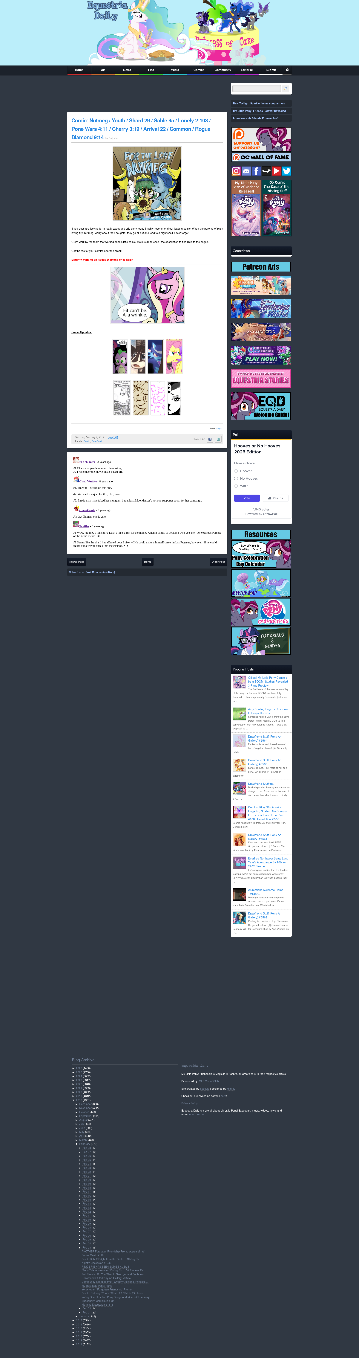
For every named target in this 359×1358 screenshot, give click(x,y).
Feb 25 (86, 1160)
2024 (79, 1076)
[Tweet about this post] (218, 439)
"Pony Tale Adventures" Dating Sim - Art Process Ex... (113, 1270)
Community (223, 70)
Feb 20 (86, 1180)
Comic (87, 441)
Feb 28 (86, 1148)
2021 (79, 1088)
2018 (79, 1100)
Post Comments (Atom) (100, 572)
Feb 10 (86, 1219)
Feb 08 (86, 1227)
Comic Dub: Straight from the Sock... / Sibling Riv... (112, 1259)
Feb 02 (86, 1308)
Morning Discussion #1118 (97, 1304)
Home (79, 70)
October (84, 1112)
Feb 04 (86, 1243)
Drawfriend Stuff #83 (261, 783)
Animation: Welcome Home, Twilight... (266, 892)
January (84, 1316)
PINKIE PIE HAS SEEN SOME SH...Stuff (105, 1266)
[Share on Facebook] (210, 439)
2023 (79, 1080)
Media (175, 70)
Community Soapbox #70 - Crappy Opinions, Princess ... (115, 1282)
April (82, 1136)
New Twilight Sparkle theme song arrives (259, 103)
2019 (79, 1096)
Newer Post (76, 561)
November (85, 1108)
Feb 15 (86, 1199)
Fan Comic (97, 441)
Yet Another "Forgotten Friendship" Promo (107, 1289)
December (85, 1104)
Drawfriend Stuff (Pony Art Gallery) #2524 (106, 1278)
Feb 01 (86, 1312)
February (84, 1144)
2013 (79, 1336)
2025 (79, 1072)
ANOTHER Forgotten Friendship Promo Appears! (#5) (113, 1251)
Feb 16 (86, 1195)
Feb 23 (86, 1168)
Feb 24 (86, 1163)
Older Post (218, 561)
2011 (79, 1344)
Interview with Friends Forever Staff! (256, 118)
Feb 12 (86, 1211)
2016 (79, 1324)
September (85, 1116)
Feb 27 (86, 1152)
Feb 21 (86, 1175)
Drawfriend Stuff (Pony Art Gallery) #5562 (264, 915)
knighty (231, 1088)
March (83, 1140)
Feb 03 (86, 1247)
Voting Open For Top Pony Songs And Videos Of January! (116, 1297)
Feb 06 (86, 1235)
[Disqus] (147, 502)
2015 (79, 1328)
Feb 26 (86, 1156)
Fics (151, 70)
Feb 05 (86, 1239)
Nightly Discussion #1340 (96, 1263)
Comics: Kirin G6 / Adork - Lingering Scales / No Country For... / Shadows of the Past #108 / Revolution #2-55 (267, 813)
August (83, 1120)
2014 (79, 1332)
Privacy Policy (189, 1103)
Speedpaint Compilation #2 (98, 1301)
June (82, 1128)
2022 (79, 1084)
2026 (79, 1068)
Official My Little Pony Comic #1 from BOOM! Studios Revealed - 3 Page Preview (269, 681)
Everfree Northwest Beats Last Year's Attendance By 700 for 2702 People (268, 862)
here (223, 1096)
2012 (79, 1340)
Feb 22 (86, 1171)
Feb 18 (86, 1187)
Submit (271, 70)
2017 (79, 1320)
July (81, 1124)
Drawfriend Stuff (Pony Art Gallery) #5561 (264, 837)
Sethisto (204, 1088)
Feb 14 (86, 1203)
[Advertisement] (261, 965)
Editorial (247, 70)
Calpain (220, 428)
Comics (199, 70)
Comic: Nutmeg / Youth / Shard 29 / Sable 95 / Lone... (113, 1293)
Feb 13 (86, 1207)
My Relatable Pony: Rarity (97, 1285)
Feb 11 (86, 1215)
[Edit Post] (121, 437)
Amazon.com (197, 1114)
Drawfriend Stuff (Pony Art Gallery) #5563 (264, 762)
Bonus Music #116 (93, 1255)
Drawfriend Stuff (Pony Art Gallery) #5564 (264, 738)
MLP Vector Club (209, 1081)
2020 (79, 1092)
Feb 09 (86, 1223)
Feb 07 (86, 1231)
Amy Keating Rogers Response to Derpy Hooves (268, 711)
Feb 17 (86, 1191)
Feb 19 (86, 1183)
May (81, 1132)
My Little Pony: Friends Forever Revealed (259, 111)
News (127, 70)
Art (103, 70)
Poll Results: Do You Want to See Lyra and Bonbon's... (114, 1274)
